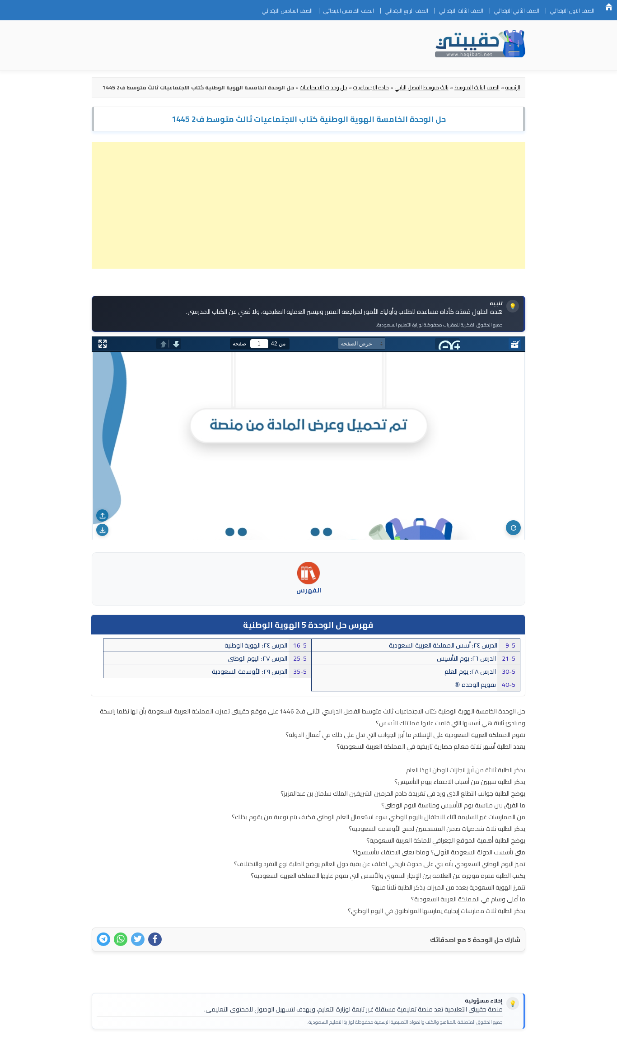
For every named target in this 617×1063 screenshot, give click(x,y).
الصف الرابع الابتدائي (406, 10)
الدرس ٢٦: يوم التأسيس (476, 658)
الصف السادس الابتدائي (287, 10)
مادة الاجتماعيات (371, 87)
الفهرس (308, 590)
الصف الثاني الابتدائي (516, 10)
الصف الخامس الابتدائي (348, 10)
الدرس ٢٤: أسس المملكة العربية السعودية (452, 645)
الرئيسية (608, 7)
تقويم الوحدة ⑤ (484, 684)
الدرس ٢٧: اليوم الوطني (267, 658)
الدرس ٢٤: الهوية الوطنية (265, 645)
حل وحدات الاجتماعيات (323, 87)
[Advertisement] (308, 205)
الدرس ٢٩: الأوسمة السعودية (259, 671)
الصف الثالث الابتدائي (461, 10)
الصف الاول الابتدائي (572, 10)
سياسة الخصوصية (468, 1050)
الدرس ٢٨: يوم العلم (479, 671)
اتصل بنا (511, 1050)
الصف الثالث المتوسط (477, 87)
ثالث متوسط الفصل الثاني (422, 87)
